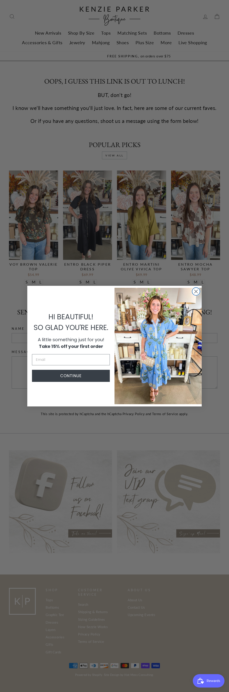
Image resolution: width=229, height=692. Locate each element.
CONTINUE (71, 376)
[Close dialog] (196, 291)
